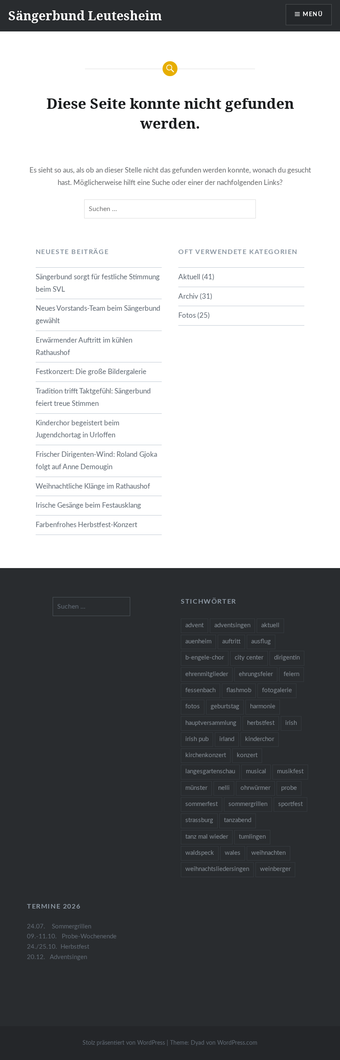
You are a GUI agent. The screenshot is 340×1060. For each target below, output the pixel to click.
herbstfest (260, 723)
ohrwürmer (255, 788)
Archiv (188, 296)
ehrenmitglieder (206, 674)
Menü (313, 14)
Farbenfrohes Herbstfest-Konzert (86, 524)
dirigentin (287, 658)
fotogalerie (277, 690)
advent (194, 625)
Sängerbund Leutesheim (85, 15)
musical (256, 771)
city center (249, 658)
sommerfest (201, 804)
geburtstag (225, 706)
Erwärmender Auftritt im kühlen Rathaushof (84, 346)
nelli (224, 788)
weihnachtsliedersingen (217, 869)
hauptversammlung (210, 723)
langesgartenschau (210, 771)
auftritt (231, 641)
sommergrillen (247, 804)
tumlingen (252, 837)
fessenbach (200, 690)
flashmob (238, 690)
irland (226, 739)
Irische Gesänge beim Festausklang (88, 505)
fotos (192, 706)
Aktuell (189, 277)
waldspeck (199, 853)
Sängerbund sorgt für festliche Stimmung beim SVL (98, 283)
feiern (291, 674)
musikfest (290, 771)
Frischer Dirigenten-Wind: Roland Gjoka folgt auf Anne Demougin (96, 460)
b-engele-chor (204, 658)
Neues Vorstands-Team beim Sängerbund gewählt (98, 314)
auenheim (198, 641)
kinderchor (259, 739)
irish (291, 723)
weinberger (275, 869)
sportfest (290, 804)
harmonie (262, 706)
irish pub (197, 739)
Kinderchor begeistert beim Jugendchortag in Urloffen (77, 429)
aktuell (270, 625)
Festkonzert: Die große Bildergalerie (91, 371)
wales (232, 853)
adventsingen (232, 625)
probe (289, 788)
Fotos (187, 315)
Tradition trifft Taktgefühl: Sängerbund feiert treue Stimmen (93, 397)
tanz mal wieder (206, 837)
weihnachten (268, 853)
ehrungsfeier (256, 674)
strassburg (199, 820)
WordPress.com (237, 1043)
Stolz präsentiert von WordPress (124, 1043)
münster (196, 788)
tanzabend (237, 820)
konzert (247, 755)
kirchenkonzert (205, 755)
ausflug (261, 641)
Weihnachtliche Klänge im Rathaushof (93, 486)
